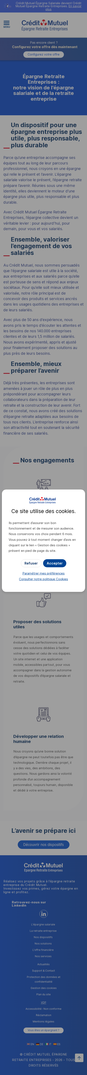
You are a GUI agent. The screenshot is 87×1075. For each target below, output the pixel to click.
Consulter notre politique (43, 579)
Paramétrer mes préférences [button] (43, 573)
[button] (54, 563)
